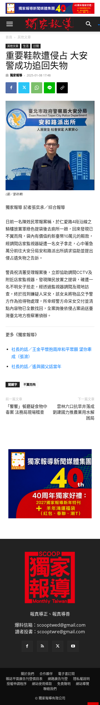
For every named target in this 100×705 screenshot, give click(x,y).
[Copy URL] (62, 87)
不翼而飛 (29, 384)
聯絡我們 (50, 688)
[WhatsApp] (36, 87)
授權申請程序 (17, 683)
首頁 (9, 37)
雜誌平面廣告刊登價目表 (24, 678)
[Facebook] (11, 87)
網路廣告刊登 (58, 678)
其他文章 (24, 37)
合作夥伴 (46, 673)
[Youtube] (73, 646)
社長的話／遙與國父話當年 (36, 366)
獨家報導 (16, 75)
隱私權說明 (81, 678)
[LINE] (49, 87)
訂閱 (36, 46)
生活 (26, 46)
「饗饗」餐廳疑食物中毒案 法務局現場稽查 (26, 409)
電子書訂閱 (66, 673)
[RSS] (42, 646)
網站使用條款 (42, 683)
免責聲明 (64, 683)
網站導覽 (82, 683)
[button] (9, 24)
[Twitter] (23, 87)
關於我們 (27, 673)
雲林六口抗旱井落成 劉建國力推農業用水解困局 (73, 412)
